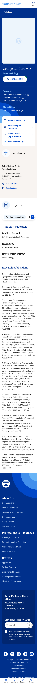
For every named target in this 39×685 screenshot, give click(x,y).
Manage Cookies (18, 671)
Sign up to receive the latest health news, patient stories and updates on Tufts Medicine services (21, 635)
